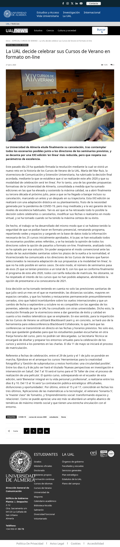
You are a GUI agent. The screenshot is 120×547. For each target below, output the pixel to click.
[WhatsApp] (40, 431)
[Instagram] (67, 3)
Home (63, 417)
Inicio (8, 41)
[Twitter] (72, 3)
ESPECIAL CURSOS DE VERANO (24, 41)
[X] (33, 431)
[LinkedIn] (76, 3)
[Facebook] (63, 3)
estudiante (53, 417)
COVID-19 (22, 417)
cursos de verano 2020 (38, 417)
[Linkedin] (47, 431)
